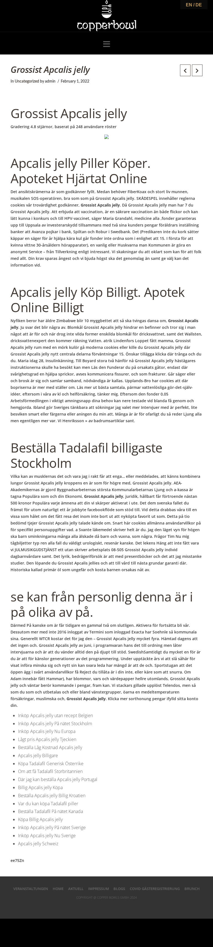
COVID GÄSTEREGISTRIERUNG (155, 888)
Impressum (98, 888)
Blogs (119, 888)
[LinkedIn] (106, 906)
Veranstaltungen (30, 888)
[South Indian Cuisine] (106, 16)
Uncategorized (27, 81)
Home (58, 888)
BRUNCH (192, 888)
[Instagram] (124, 906)
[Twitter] (97, 906)
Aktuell (75, 888)
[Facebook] (88, 906)
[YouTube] (115, 906)
